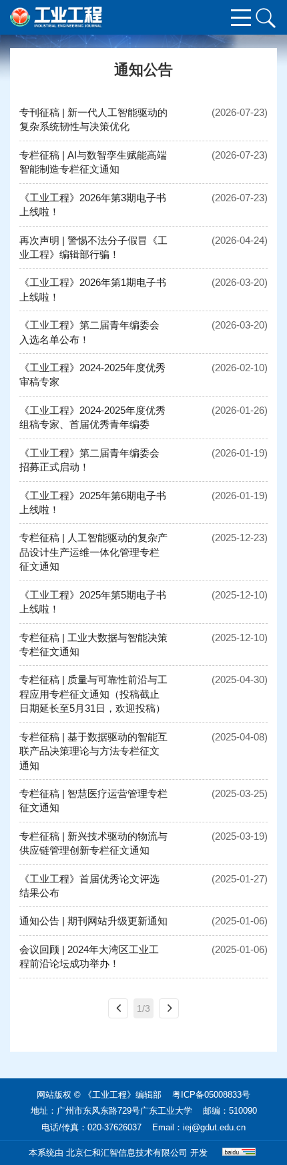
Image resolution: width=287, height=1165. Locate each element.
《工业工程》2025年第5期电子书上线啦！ (92, 601)
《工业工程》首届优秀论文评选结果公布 (89, 885)
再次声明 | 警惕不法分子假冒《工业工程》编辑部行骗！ (93, 247)
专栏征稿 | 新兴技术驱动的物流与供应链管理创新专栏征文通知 (93, 843)
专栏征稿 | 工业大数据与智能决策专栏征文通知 (93, 644)
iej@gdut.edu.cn (214, 1127)
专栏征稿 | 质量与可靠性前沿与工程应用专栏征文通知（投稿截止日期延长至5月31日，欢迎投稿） (93, 694)
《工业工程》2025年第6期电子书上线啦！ (92, 502)
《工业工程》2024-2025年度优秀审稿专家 (92, 374)
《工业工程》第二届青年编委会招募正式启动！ (89, 460)
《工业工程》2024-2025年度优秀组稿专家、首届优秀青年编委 (92, 417)
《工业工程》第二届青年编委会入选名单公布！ (89, 332)
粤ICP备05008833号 (211, 1095)
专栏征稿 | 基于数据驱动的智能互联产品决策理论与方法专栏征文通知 (93, 751)
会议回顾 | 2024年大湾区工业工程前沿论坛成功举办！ (89, 956)
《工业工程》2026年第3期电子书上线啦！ (92, 204)
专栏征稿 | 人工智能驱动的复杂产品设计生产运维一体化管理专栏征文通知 (93, 552)
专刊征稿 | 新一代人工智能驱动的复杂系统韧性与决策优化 (93, 119)
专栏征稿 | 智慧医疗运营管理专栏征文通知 (93, 800)
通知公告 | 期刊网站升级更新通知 (93, 920)
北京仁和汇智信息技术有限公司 (127, 1153)
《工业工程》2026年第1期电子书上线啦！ (92, 289)
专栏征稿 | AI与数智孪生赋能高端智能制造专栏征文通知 (93, 162)
